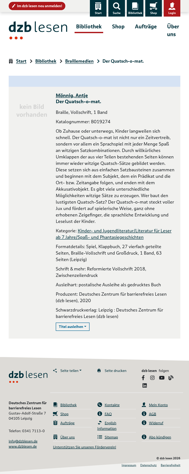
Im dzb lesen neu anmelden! (39, 6)
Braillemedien (79, 61)
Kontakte (112, 405)
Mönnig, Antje (72, 95)
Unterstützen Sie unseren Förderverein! (84, 447)
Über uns (173, 30)
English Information (106, 426)
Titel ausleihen (74, 326)
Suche (117, 13)
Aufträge (146, 26)
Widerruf (156, 423)
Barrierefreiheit (170, 465)
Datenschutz (148, 465)
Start (98, 13)
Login (172, 13)
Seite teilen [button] (69, 370)
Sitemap (111, 437)
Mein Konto (158, 405)
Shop (153, 13)
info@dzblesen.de (23, 441)
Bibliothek (135, 13)
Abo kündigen (160, 437)
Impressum (129, 465)
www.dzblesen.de (23, 446)
